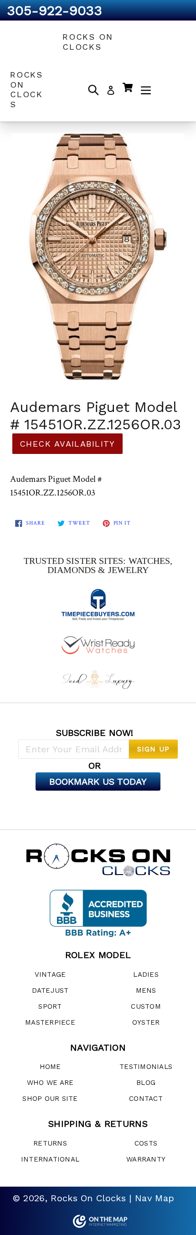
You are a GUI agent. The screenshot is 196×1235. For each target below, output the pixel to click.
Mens (146, 990)
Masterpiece (50, 1022)
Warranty (145, 1159)
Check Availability (67, 443)
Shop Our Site (49, 1098)
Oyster (146, 1022)
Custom (146, 1006)
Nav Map (154, 1198)
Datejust (50, 990)
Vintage (50, 974)
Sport (50, 1006)
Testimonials (145, 1067)
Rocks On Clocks (87, 42)
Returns (50, 1143)
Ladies (146, 974)
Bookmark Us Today (98, 781)
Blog (145, 1083)
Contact (146, 1098)
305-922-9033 (54, 10)
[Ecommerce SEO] (98, 1221)
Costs (145, 1143)
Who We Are (50, 1083)
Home (50, 1067)
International (50, 1159)
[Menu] (146, 89)
